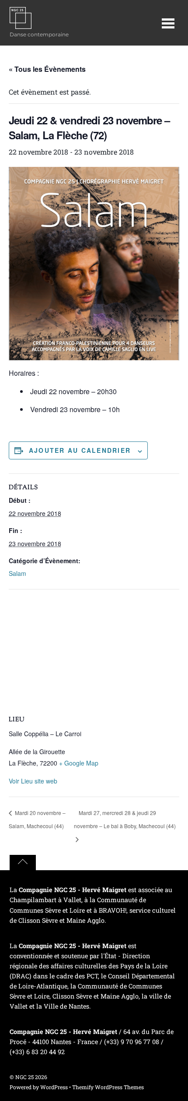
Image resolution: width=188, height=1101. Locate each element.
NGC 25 (24, 1076)
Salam (17, 573)
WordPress (54, 1086)
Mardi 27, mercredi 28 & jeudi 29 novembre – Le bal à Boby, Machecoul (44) (125, 819)
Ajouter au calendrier (80, 450)
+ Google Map (78, 763)
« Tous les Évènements (47, 69)
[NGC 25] (20, 24)
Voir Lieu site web (33, 780)
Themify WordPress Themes (108, 1086)
